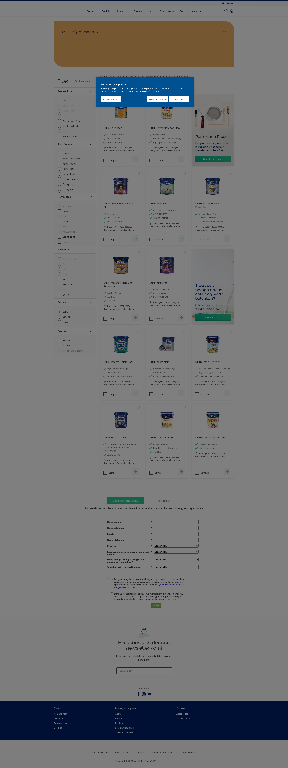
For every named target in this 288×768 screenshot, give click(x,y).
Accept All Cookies (157, 99)
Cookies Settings (110, 99)
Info (157, 91)
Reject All (179, 99)
